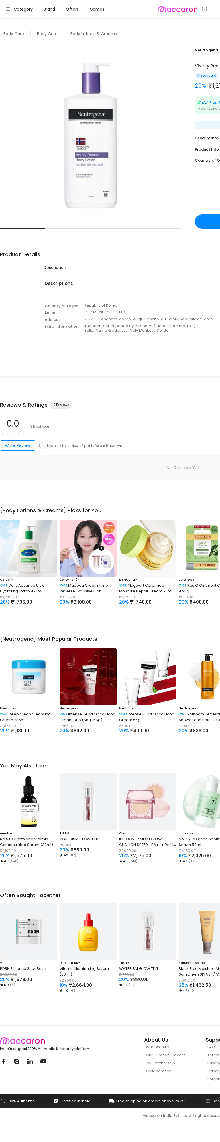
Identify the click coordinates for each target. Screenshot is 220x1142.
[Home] (177, 9)
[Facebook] (3, 1061)
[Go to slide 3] (113, 228)
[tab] (55, 267)
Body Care (13, 34)
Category (23, 9)
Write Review (17, 445)
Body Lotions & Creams (93, 34)
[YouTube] (43, 1061)
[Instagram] (16, 1061)
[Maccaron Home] (56, 1040)
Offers (72, 9)
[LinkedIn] (29, 1061)
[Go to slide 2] (68, 228)
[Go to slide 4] (158, 228)
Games (97, 9)
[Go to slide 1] (22, 228)
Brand (49, 9)
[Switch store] (204, 9)
